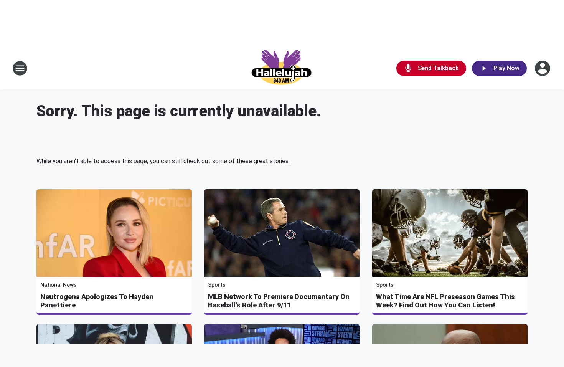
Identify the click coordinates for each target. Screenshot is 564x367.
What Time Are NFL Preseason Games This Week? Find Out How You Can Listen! (445, 301)
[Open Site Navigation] (20, 68)
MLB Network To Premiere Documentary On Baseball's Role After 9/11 (279, 301)
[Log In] (543, 68)
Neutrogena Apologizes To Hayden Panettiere (96, 301)
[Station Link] (282, 68)
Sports (217, 285)
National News (58, 285)
